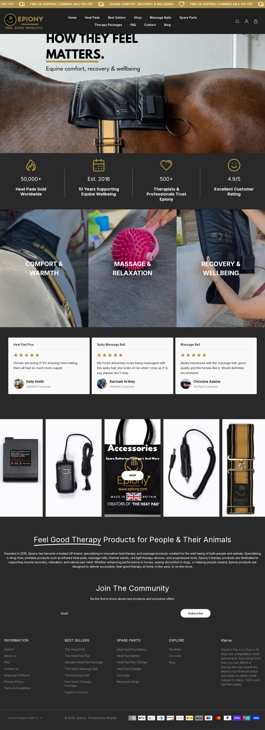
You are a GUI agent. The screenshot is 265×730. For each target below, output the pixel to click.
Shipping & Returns (17, 675)
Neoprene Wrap (128, 681)
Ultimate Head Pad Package (84, 662)
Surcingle (123, 675)
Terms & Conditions (17, 688)
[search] (237, 21)
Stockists (175, 649)
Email (64, 613)
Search (9, 649)
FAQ (7, 662)
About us (10, 656)
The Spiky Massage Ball (81, 669)
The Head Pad (75, 649)
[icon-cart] (255, 21)
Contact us (11, 669)
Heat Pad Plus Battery (131, 649)
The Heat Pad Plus (77, 656)
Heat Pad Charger (129, 669)
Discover (175, 656)
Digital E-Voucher (76, 692)
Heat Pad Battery (128, 656)
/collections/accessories (16, 412)
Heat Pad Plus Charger (132, 662)
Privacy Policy (13, 681)
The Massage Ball (77, 675)
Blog (172, 662)
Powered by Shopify (102, 718)
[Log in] (246, 21)
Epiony (81, 718)
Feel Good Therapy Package (78, 683)
